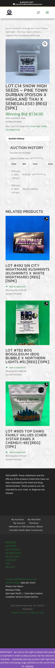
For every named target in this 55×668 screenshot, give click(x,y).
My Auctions (17, 519)
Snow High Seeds (38, 126)
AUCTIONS (11, 546)
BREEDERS (11, 542)
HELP (8, 563)
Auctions (16, 28)
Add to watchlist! (17, 286)
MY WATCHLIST (13, 553)
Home (8, 28)
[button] (45, 44)
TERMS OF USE (36, 612)
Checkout (34, 523)
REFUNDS (10, 567)
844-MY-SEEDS (13, 582)
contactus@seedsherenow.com (21, 579)
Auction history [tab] (16, 138)
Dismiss (29, 666)
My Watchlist (34, 519)
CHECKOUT (11, 560)
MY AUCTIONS (13, 549)
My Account (19, 523)
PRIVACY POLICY (19, 612)
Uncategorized (28, 28)
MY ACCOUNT (12, 556)
